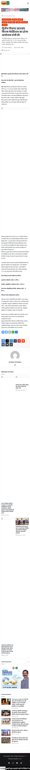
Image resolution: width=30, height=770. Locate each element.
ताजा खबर (5, 22)
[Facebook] (3, 341)
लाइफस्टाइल (24, 22)
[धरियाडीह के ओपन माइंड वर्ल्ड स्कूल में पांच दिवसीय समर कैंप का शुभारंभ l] (5, 740)
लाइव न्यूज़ (5, 25)
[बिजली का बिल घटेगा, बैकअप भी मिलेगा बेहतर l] (5, 733)
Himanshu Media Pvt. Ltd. (15, 758)
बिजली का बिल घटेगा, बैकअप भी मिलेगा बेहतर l (20, 731)
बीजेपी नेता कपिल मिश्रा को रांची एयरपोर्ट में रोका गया (22, 386)
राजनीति (18, 22)
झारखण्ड (14, 19)
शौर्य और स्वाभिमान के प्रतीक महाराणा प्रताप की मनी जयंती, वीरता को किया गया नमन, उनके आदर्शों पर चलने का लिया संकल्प (7, 649)
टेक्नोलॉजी (20, 19)
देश (13, 22)
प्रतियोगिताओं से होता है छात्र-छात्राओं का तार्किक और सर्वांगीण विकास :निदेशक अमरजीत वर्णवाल (22, 530)
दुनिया (10, 22)
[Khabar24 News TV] (5, 3)
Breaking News (11, 16)
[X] (7, 341)
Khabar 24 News (8, 47)
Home (4, 16)
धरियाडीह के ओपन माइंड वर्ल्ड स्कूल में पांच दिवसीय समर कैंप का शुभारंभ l (20, 739)
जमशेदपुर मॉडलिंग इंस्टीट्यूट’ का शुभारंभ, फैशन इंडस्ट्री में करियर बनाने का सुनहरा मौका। (20, 712)
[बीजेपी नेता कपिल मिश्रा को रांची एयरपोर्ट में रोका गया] (22, 379)
